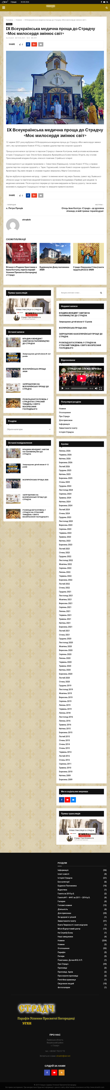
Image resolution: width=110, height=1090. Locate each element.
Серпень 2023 (65, 529)
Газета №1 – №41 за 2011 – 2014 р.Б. (74, 897)
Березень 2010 (65, 772)
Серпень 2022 (65, 568)
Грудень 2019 (65, 685)
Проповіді (62, 968)
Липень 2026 (64, 451)
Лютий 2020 (64, 678)
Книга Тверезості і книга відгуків (72, 925)
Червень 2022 (65, 576)
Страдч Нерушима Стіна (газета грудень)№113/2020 (88, 268)
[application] (81, 378)
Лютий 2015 (64, 736)
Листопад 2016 (66, 717)
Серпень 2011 (65, 764)
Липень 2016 (64, 721)
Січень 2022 (64, 588)
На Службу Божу (65, 933)
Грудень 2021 (65, 592)
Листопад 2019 (66, 689)
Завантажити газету (68, 428)
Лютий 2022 (64, 584)
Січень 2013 (64, 748)
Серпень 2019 (65, 701)
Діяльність (63, 909)
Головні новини (65, 905)
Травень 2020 (65, 666)
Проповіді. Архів (65, 972)
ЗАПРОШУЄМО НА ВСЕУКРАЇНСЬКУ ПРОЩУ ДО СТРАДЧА (36, 386)
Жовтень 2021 (65, 599)
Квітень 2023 (65, 541)
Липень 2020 (64, 658)
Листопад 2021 (66, 596)
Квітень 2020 (65, 670)
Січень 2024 (64, 513)
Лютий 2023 (64, 549)
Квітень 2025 (65, 474)
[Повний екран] (100, 388)
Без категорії (64, 882)
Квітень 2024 (65, 502)
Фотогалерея (64, 987)
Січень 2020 (64, 682)
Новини (9, 24)
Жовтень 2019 (65, 693)
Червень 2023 (65, 533)
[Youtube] (54, 1073)
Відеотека (62, 890)
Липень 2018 (64, 713)
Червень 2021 (65, 615)
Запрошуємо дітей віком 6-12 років (75, 322)
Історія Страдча (66, 432)
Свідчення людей (66, 983)
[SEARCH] (101, 292)
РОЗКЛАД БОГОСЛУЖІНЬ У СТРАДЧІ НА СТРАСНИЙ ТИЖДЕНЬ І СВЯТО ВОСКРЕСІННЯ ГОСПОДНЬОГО (35, 404)
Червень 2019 (65, 709)
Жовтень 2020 (65, 646)
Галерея (61, 901)
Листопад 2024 (66, 490)
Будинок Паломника (67, 886)
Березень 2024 (65, 505)
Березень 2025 (65, 478)
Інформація (64, 424)
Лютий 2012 (64, 756)
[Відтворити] (62, 388)
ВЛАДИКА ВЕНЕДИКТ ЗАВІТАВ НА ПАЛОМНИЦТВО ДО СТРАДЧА (36, 341)
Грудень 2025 (65, 470)
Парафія (61, 952)
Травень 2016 (65, 725)
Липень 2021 (64, 611)
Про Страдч (64, 416)
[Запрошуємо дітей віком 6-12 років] (13, 357)
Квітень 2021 (65, 623)
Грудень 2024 (65, 486)
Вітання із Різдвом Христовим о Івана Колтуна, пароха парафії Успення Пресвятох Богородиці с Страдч (21, 271)
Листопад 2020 (66, 642)
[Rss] (62, 1073)
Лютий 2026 (64, 466)
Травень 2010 (65, 768)
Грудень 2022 (65, 556)
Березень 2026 (65, 462)
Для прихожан (65, 420)
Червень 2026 (65, 455)
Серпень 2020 (65, 654)
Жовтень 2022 (65, 564)
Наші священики (65, 937)
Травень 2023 (65, 537)
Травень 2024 (65, 498)
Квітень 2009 (65, 775)
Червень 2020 (65, 662)
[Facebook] (47, 1073)
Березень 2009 (65, 779)
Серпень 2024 (65, 494)
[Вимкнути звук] (96, 388)
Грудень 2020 (65, 639)
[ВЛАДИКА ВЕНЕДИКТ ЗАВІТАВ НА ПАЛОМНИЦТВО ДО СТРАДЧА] (13, 342)
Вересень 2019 (65, 697)
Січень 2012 (64, 760)
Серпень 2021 (65, 607)
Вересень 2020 (65, 650)
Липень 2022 (64, 572)
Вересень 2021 (65, 603)
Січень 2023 (64, 553)
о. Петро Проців (14, 208)
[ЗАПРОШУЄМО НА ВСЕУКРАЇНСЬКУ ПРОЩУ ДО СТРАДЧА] (13, 388)
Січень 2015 (64, 740)
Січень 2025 (64, 482)
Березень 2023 (65, 545)
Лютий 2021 (64, 631)
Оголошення (65, 412)
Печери (61, 956)
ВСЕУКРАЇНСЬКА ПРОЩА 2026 (35, 480)
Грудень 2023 (65, 517)
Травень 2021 (65, 619)
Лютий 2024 (64, 509)
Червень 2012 (65, 752)
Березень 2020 (65, 674)
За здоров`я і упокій (67, 917)
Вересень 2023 (65, 525)
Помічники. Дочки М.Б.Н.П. (70, 960)
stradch (11, 38)
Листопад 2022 (66, 560)
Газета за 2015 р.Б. (66, 894)
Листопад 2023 (66, 521)
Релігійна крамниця (67, 980)
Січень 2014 (64, 744)
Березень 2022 (65, 580)
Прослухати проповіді (68, 976)
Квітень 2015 (65, 729)
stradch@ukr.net (63, 1056)
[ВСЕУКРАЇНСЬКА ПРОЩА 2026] (13, 372)
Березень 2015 (65, 732)
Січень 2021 (64, 635)
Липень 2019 (64, 705)
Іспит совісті (63, 874)
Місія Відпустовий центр (69, 929)
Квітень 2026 (65, 459)
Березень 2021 (65, 627)
